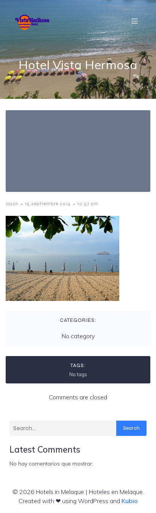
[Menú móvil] (134, 20)
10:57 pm (87, 203)
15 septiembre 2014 (48, 203)
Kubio (130, 501)
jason (12, 203)
